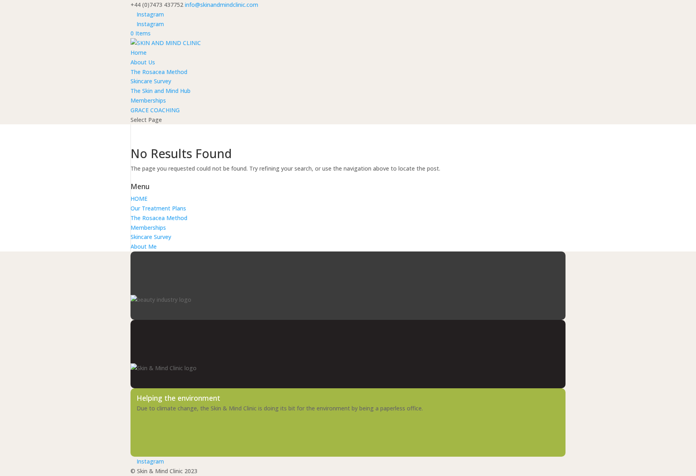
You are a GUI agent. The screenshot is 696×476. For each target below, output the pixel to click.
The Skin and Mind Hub (160, 91)
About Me (143, 246)
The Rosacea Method (158, 72)
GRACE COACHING (155, 110)
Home (138, 52)
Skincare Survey (150, 81)
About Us (142, 62)
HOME (138, 198)
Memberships (148, 100)
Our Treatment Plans (158, 208)
